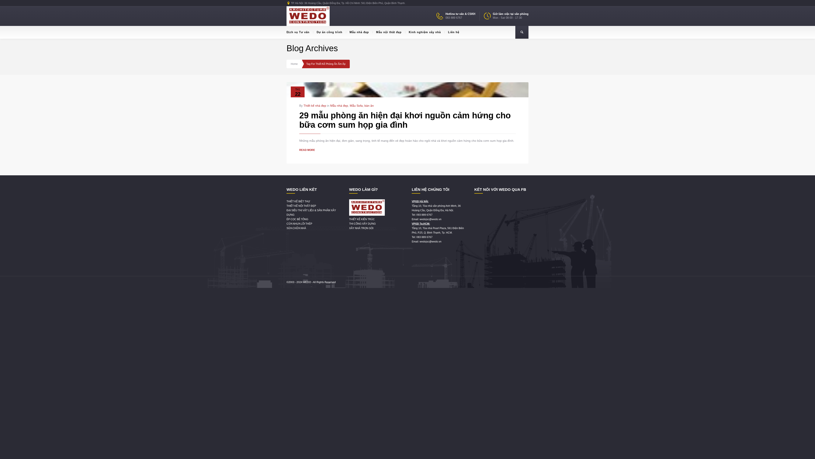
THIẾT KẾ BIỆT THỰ (298, 201)
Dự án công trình (329, 32)
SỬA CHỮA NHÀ (296, 228)
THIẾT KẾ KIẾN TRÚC (362, 219)
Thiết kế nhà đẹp (315, 105)
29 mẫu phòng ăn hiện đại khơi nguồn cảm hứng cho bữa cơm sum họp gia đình (405, 120)
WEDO (307, 282)
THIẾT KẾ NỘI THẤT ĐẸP (301, 205)
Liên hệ (453, 32)
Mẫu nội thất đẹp (389, 32)
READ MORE (307, 150)
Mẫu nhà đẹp (359, 32)
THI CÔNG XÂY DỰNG (362, 223)
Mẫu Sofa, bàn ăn (362, 105)
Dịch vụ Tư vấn (298, 32)
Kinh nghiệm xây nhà (425, 32)
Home (294, 63)
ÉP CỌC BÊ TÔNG (297, 219)
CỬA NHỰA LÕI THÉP (299, 223)
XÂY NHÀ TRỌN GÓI (361, 228)
